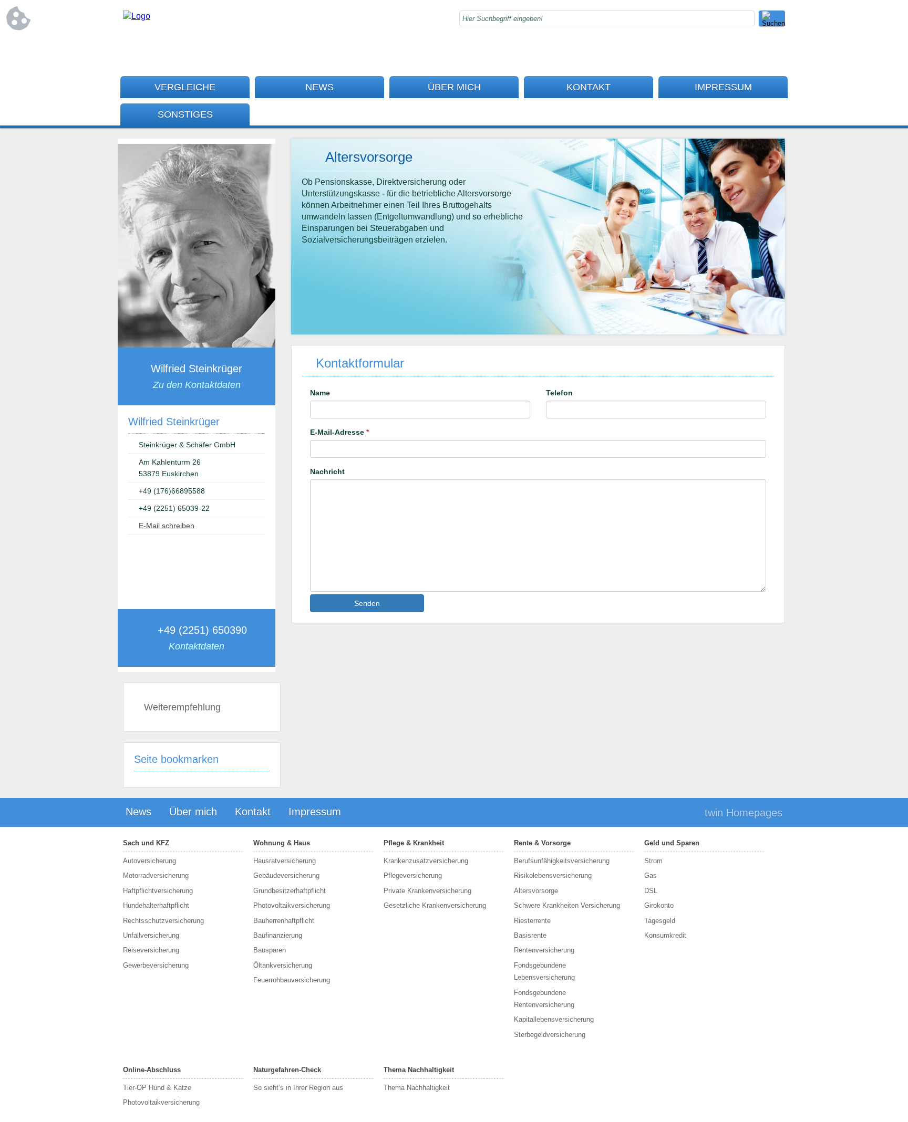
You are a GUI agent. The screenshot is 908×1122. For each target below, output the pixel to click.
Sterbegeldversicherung (549, 1035)
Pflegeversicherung (413, 875)
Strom (653, 861)
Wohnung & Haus (281, 843)
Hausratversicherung (284, 861)
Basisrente (530, 935)
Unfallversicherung (151, 935)
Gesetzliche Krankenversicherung (435, 905)
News (319, 87)
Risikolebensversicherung (553, 875)
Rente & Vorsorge (542, 843)
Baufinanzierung (277, 935)
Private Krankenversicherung (427, 891)
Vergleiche (184, 87)
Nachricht (327, 471)
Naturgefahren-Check (287, 1070)
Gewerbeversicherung (156, 965)
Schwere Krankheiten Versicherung (567, 905)
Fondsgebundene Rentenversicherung (544, 999)
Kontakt (588, 87)
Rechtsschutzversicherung (163, 921)
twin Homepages (743, 813)
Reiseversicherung (151, 950)
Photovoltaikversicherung (291, 905)
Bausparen (269, 950)
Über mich (454, 87)
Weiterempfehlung (182, 707)
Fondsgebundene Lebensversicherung (544, 971)
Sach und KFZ (146, 843)
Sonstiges (185, 114)
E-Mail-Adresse (339, 432)
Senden (367, 603)
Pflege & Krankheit (414, 843)
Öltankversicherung (282, 965)
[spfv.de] (136, 16)
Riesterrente (532, 921)
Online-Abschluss (152, 1070)
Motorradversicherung (156, 875)
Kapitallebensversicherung (554, 1019)
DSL (650, 891)
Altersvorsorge (536, 891)
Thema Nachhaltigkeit (419, 1070)
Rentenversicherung (544, 950)
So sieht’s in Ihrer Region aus (298, 1088)
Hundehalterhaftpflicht (156, 905)
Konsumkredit (665, 935)
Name (320, 393)
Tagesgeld (659, 921)
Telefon (559, 393)
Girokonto (659, 905)
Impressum (723, 87)
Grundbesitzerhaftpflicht (289, 891)
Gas (650, 875)
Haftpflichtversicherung (158, 891)
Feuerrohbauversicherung (291, 980)
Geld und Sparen (671, 843)
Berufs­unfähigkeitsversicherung (562, 861)
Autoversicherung (149, 861)
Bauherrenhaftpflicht (283, 921)
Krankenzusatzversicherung (426, 861)
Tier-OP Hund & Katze (157, 1088)
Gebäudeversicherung (286, 875)
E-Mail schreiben (166, 525)
